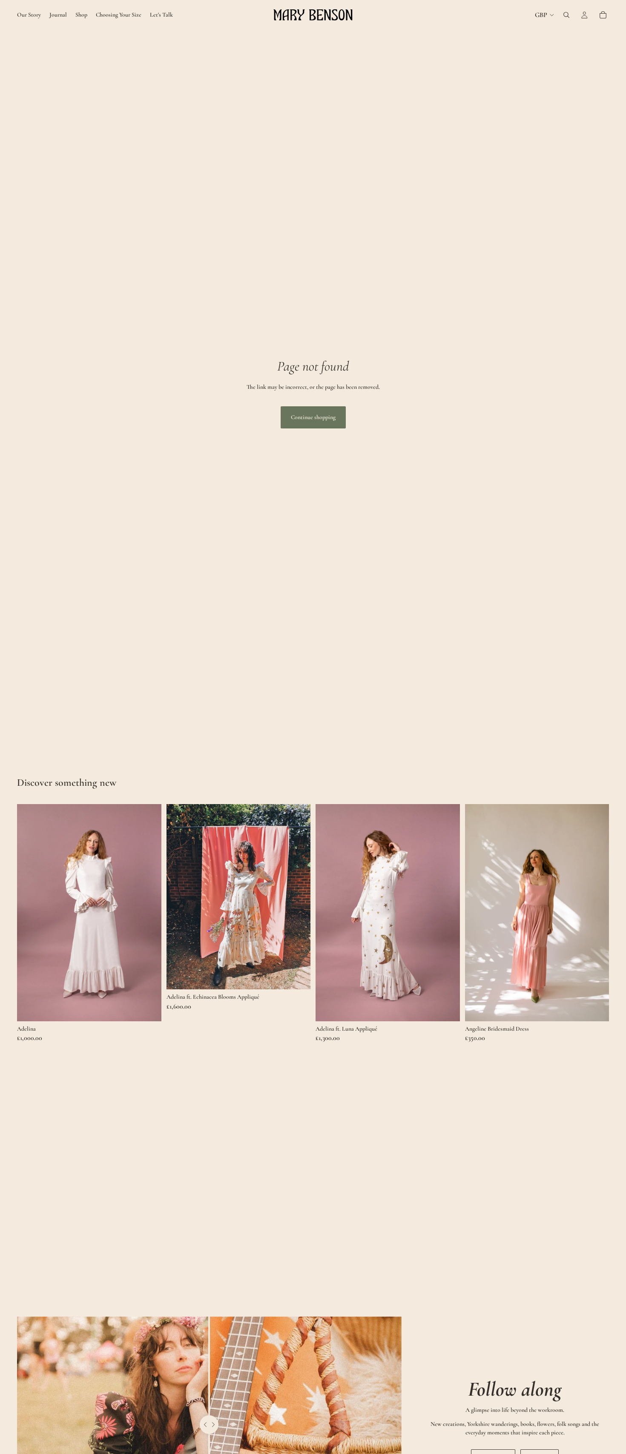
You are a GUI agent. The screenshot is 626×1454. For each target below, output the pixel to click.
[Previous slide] (30, 912)
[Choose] (148, 1008)
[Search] (566, 15)
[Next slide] (148, 912)
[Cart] (603, 15)
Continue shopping (313, 417)
